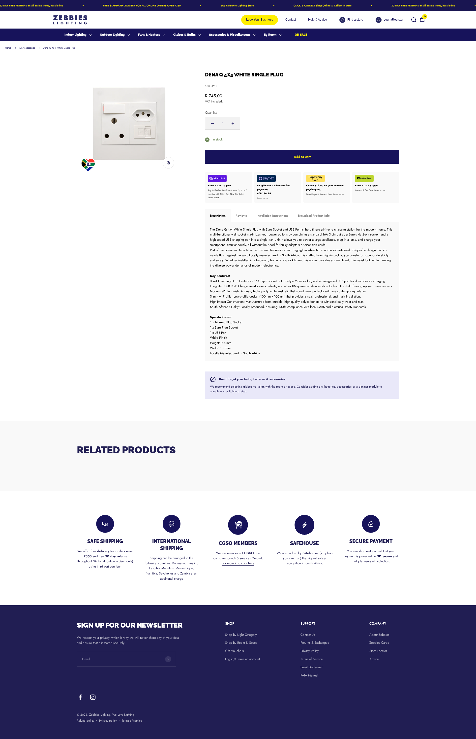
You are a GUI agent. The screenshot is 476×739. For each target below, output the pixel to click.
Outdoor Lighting (112, 34)
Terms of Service (311, 659)
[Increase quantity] (233, 123)
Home (8, 48)
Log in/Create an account (242, 659)
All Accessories (27, 48)
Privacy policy (108, 720)
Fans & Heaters (149, 34)
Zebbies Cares (379, 642)
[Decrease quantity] (212, 123)
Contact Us (307, 634)
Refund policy (85, 720)
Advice (374, 659)
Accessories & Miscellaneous (229, 34)
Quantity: (211, 112)
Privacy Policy (309, 650)
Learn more (213, 197)
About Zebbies (379, 634)
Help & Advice (317, 19)
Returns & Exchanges (314, 642)
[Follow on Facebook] (80, 697)
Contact (290, 19)
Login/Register (393, 19)
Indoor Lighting (75, 34)
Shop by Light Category (241, 634)
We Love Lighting (123, 714)
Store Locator (378, 650)
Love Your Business (259, 19)
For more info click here (238, 563)
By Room (270, 34)
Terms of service (132, 720)
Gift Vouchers (234, 650)
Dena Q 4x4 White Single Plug (59, 48)
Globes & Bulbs (184, 34)
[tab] (218, 215)
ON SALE (301, 34)
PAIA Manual (309, 675)
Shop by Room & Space (241, 642)
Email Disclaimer (311, 667)
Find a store (355, 19)
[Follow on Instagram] (92, 697)
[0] (422, 21)
